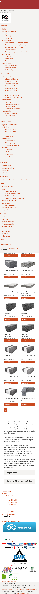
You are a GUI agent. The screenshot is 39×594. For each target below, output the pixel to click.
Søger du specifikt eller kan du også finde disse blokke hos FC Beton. (19, 473)
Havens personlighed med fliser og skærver (18, 52)
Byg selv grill (8, 102)
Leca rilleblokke (12, 504)
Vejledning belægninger (12, 143)
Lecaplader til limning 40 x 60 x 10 (11, 293)
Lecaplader (11, 511)
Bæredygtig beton (10, 191)
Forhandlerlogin (23, 593)
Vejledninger (6, 138)
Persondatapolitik (31, 589)
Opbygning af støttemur (12, 83)
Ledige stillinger (7, 226)
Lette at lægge (9, 136)
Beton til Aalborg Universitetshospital (14, 180)
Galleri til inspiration (8, 173)
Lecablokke (8, 498)
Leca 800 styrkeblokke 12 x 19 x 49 (10, 314)
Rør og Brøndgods (8, 514)
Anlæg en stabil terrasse (12, 79)
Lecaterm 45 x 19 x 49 (28, 377)
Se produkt (8, 255)
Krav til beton (9, 38)
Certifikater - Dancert (11, 196)
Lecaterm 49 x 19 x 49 (11, 398)
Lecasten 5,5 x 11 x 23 (28, 270)
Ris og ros (5, 233)
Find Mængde (6, 54)
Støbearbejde (6, 111)
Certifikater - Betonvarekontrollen (15, 198)
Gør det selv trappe (11, 81)
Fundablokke (9, 154)
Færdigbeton (6, 34)
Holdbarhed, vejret (10, 131)
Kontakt (4, 217)
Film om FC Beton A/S (9, 200)
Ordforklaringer (9, 70)
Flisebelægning (6, 40)
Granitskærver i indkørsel (12, 88)
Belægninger (8, 149)
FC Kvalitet (5, 127)
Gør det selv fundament (12, 113)
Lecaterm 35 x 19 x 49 (28, 356)
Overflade (8, 134)
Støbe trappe (9, 118)
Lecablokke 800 (12, 502)
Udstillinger (5, 170)
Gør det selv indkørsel (11, 86)
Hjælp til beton (6, 63)
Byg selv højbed (9, 93)
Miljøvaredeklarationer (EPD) (13, 193)
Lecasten (10, 507)
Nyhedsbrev (6, 219)
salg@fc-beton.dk (9, 585)
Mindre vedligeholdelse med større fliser (17, 43)
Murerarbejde (6, 100)
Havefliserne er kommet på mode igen (16, 45)
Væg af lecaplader (10, 106)
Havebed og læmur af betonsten (14, 47)
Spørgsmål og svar (10, 67)
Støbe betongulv (10, 115)
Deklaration (5, 147)
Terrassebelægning (10, 49)
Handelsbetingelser (9, 589)
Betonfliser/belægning (9, 31)
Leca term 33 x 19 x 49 (10, 356)
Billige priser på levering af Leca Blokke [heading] (19, 481)
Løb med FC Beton (10, 205)
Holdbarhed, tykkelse (11, 129)
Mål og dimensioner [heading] (12, 473)
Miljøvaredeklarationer (9, 125)
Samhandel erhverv (8, 221)
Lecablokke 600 (12, 500)
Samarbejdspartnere (9, 581)
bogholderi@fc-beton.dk (26, 585)
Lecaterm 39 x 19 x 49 (11, 377)
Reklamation (6, 236)
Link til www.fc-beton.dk (10, 207)
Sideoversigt (20, 589)
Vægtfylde (8, 61)
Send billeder (6, 231)
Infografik (5, 210)
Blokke (4, 29)
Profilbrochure (7, 166)
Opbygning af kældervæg (12, 109)
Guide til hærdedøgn (11, 65)
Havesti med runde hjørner (13, 95)
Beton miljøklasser (10, 36)
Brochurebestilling (8, 168)
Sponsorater (6, 203)
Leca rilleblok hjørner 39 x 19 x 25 (11, 271)
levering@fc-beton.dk (19, 587)
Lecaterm (10, 509)
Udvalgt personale (8, 224)
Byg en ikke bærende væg (12, 104)
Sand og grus (8, 56)
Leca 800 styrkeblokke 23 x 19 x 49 (27, 335)
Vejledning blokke (10, 140)
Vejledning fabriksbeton (12, 145)
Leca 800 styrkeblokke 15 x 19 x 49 (27, 314)
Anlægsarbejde (7, 77)
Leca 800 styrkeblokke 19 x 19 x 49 (10, 335)
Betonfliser (8, 152)
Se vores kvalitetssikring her (12, 521)
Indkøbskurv (6, 491)
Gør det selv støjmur (11, 90)
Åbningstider (6, 229)
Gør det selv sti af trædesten (13, 97)
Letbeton (7, 159)
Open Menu (4, 249)
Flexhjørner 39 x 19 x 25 (28, 399)
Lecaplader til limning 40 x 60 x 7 (28, 293)
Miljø (3, 189)
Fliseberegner (9, 58)
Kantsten (7, 156)
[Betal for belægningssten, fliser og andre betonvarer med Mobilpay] (30, 548)
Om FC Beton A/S (7, 187)
